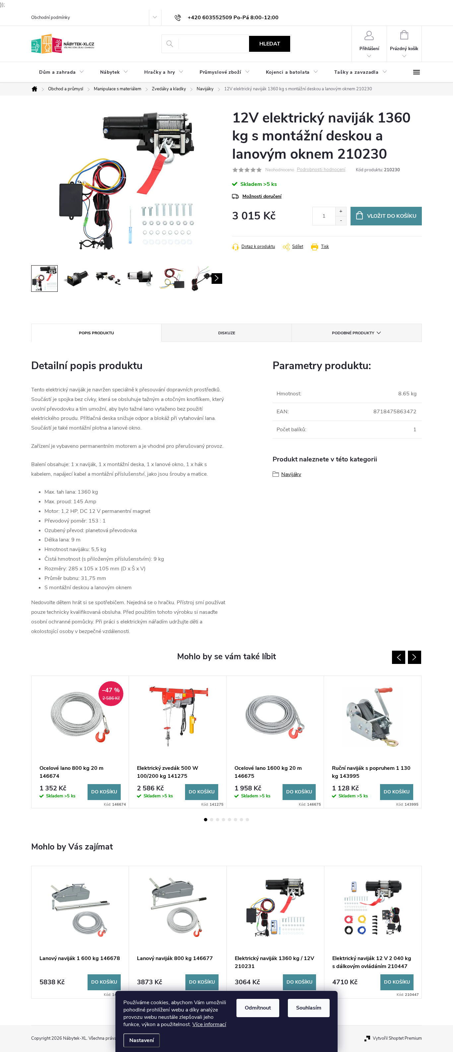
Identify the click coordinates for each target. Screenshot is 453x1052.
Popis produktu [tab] (96, 333)
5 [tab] (229, 819)
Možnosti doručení (262, 196)
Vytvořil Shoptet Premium (397, 1038)
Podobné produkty (353, 333)
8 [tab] (247, 819)
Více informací (209, 1024)
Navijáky (291, 474)
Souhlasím (308, 1008)
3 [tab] (217, 819)
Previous (398, 657)
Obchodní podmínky (50, 18)
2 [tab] (211, 819)
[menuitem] (61, 72)
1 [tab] (205, 819)
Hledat (269, 43)
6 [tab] (235, 819)
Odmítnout (258, 1008)
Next (414, 657)
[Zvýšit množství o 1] (340, 211)
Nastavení (141, 1040)
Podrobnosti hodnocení (321, 170)
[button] (80, 982)
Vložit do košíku (392, 216)
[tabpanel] (80, 742)
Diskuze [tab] (226, 333)
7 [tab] (241, 819)
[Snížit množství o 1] (340, 220)
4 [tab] (223, 819)
